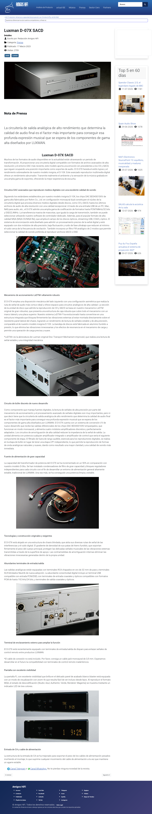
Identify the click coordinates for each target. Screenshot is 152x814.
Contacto (18, 793)
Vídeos (86, 793)
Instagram (64, 800)
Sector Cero (94, 7)
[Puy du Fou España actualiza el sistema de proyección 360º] (131, 267)
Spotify (63, 797)
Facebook (41, 793)
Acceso (18, 790)
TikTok (40, 800)
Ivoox (63, 793)
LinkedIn (41, 797)
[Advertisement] (134, 43)
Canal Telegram (17, 768)
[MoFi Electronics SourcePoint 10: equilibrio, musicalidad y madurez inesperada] (131, 185)
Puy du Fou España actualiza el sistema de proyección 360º (129, 246)
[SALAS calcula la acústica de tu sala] (131, 225)
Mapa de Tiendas (89, 797)
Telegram (64, 790)
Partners (107, 7)
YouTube (41, 790)
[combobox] (130, 4)
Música (72, 7)
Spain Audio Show (127, 123)
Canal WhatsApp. (38, 768)
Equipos (86, 790)
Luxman (15, 55)
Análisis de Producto (44, 7)
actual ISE (60, 7)
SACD (7, 55)
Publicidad (19, 797)
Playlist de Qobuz (21, 800)
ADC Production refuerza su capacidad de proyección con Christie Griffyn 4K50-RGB (32, 17)
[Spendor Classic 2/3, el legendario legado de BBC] (131, 105)
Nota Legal (60, 805)
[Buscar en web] (145, 4)
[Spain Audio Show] (131, 140)
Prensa (82, 7)
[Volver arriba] (147, 809)
